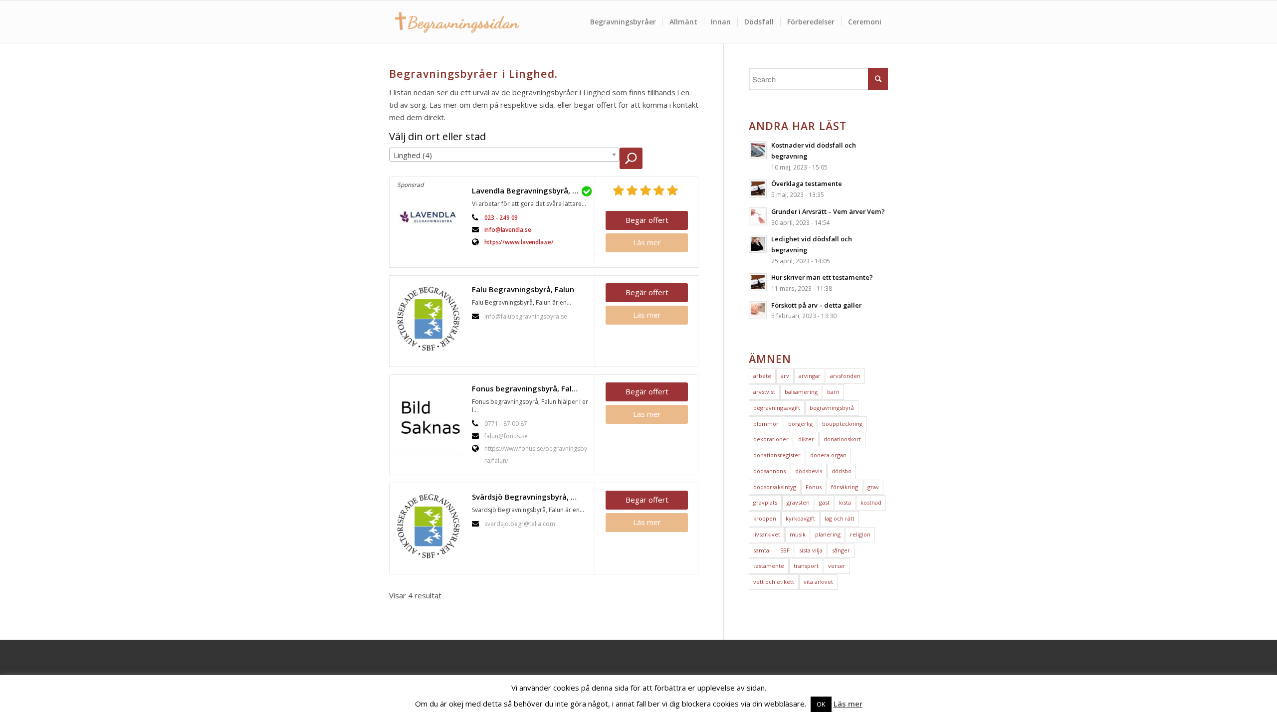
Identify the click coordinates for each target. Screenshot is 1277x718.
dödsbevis (808, 471)
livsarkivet (766, 534)
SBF (785, 550)
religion (860, 534)
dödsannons (769, 471)
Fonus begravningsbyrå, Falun (526, 388)
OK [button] (821, 704)
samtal (762, 550)
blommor (766, 423)
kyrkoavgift (800, 518)
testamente (768, 565)
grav (873, 487)
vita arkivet (818, 581)
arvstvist (764, 391)
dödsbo (841, 471)
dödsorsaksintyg (774, 487)
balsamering (801, 391)
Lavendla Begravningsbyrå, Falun (531, 190)
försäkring (844, 487)
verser (837, 565)
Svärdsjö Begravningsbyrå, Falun (531, 497)
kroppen (764, 518)
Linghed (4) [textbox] (413, 155)
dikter (806, 439)
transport (806, 565)
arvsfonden (845, 375)
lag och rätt (839, 518)
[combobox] (504, 155)
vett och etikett (773, 581)
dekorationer (771, 439)
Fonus (814, 487)
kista (845, 502)
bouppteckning (842, 423)
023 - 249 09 (501, 217)
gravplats (765, 502)
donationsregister (777, 455)
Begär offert (647, 220)
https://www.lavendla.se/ (519, 242)
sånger (841, 550)
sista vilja (811, 550)
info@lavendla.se (507, 229)
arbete (762, 375)
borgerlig (800, 423)
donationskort (842, 439)
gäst (824, 502)
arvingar (810, 375)
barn (833, 391)
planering (828, 534)
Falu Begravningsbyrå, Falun (523, 289)
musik (798, 534)
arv (785, 375)
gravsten (798, 502)
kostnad (870, 502)
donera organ (828, 455)
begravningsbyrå (832, 407)
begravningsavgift (776, 407)
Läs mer (647, 242)
